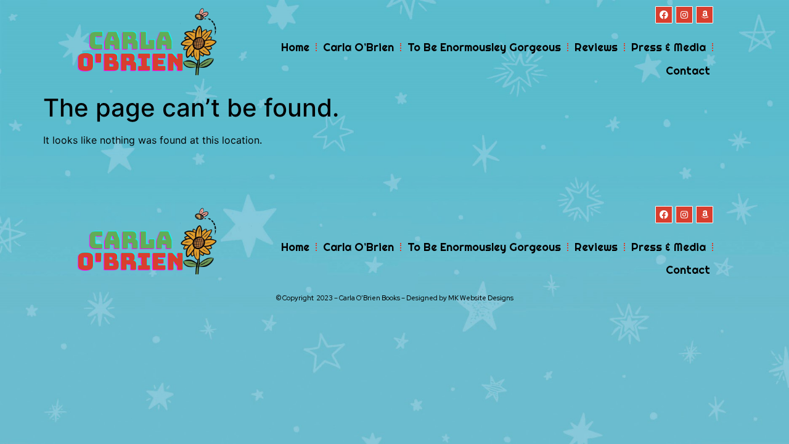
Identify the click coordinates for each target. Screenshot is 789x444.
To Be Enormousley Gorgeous (484, 47)
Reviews (596, 47)
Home (295, 47)
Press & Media (668, 47)
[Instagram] (684, 14)
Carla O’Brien (358, 47)
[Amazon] (704, 14)
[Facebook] (663, 14)
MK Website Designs (480, 298)
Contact (688, 71)
